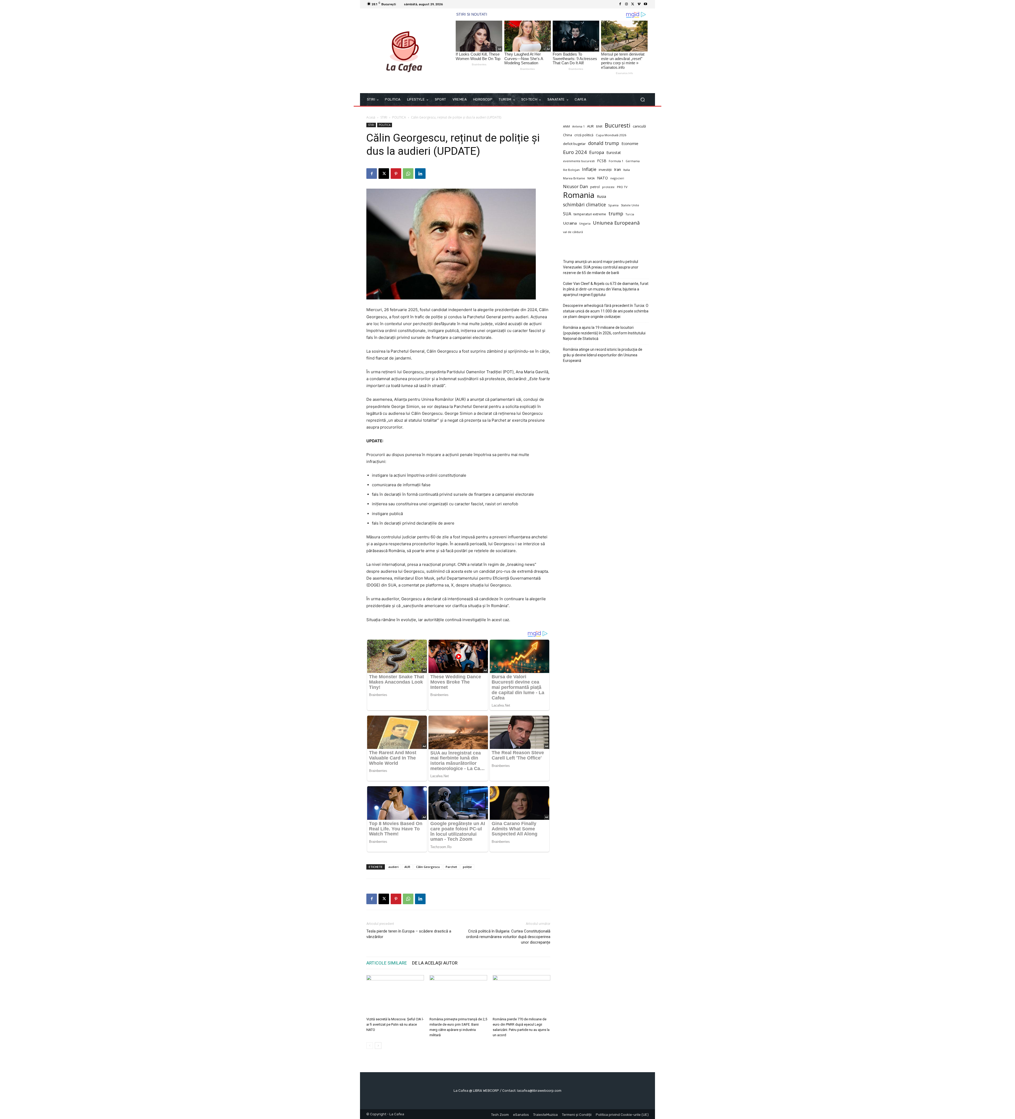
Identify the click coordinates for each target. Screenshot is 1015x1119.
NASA (591, 178)
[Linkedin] (420, 173)
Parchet (451, 867)
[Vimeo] (639, 4)
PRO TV (622, 187)
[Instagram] (626, 4)
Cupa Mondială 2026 (611, 135)
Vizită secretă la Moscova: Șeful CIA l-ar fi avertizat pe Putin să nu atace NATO (395, 1024)
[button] (642, 99)
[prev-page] (369, 1045)
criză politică (583, 135)
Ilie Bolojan (571, 170)
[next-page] (378, 1045)
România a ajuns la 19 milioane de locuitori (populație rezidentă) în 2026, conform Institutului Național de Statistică (604, 333)
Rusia (601, 196)
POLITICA (399, 117)
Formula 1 (616, 161)
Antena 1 (578, 126)
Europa (596, 152)
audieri (393, 867)
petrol (595, 187)
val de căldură (573, 232)
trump (615, 213)
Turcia (630, 214)
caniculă (639, 126)
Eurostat (613, 152)
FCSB (601, 160)
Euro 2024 (575, 152)
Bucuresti (617, 125)
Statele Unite (630, 205)
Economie (629, 143)
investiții (605, 169)
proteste (608, 187)
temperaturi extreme (590, 214)
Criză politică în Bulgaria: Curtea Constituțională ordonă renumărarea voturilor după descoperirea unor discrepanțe (508, 937)
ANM (566, 126)
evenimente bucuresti (579, 161)
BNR (599, 126)
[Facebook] (620, 4)
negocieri (617, 178)
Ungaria (584, 223)
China (567, 135)
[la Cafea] (404, 51)
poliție (467, 867)
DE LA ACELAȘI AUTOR (435, 963)
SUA (567, 214)
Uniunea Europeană (616, 222)
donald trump (603, 143)
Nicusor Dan (575, 186)
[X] (633, 4)
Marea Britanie (574, 178)
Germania (633, 161)
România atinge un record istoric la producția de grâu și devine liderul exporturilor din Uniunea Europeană (602, 355)
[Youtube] (645, 4)
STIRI (383, 117)
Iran (617, 169)
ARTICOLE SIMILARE (386, 963)
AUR (407, 867)
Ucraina (570, 223)
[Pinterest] (396, 173)
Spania (613, 205)
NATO (602, 177)
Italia (626, 170)
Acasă (370, 117)
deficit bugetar (574, 144)
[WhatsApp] (408, 173)
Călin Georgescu (428, 867)
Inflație (589, 169)
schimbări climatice (584, 204)
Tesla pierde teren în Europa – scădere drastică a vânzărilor (408, 934)
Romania (578, 195)
